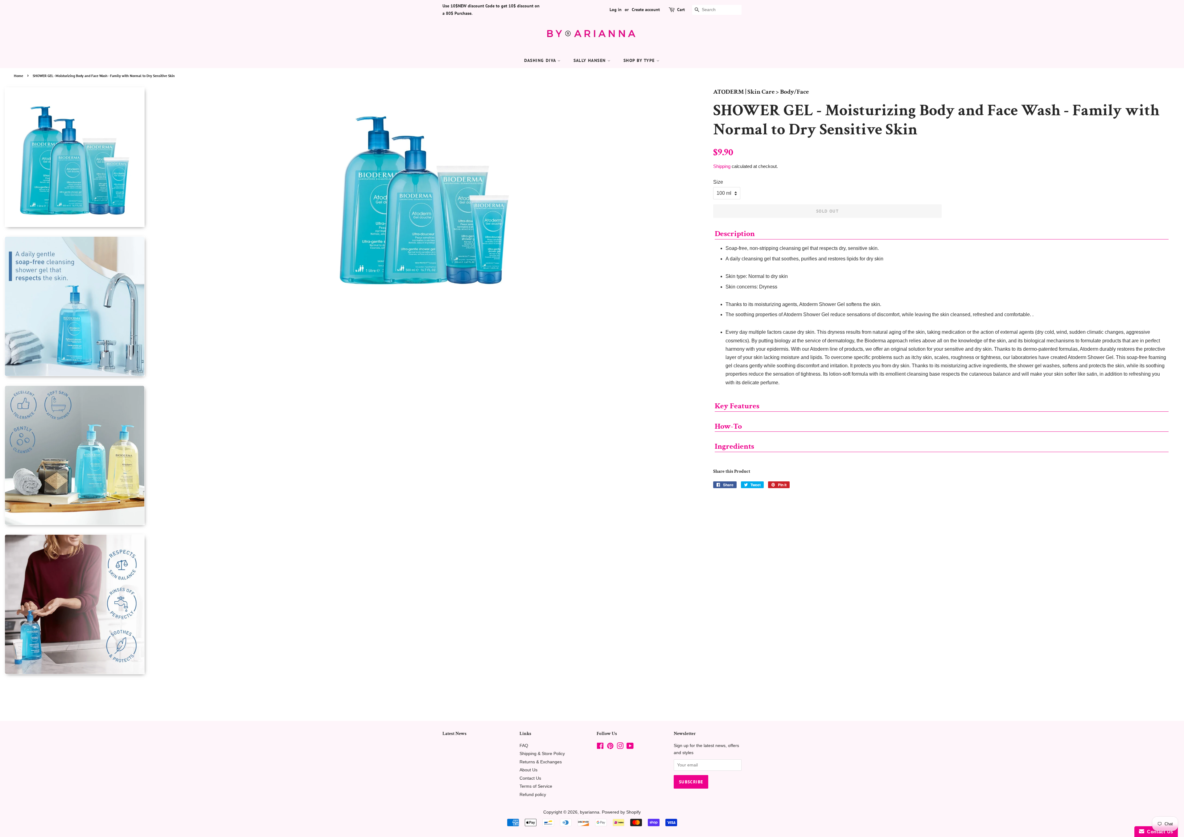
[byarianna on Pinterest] (610, 747)
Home (18, 75)
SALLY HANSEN (590, 60)
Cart (681, 9)
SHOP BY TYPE (639, 60)
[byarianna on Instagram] (620, 747)
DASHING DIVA (540, 60)
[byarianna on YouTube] (630, 747)
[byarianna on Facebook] (600, 747)
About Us (528, 770)
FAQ (524, 745)
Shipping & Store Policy (542, 753)
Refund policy (533, 794)
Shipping (721, 166)
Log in (616, 9)
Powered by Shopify (621, 812)
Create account (646, 9)
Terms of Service (536, 786)
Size (718, 182)
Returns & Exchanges (541, 762)
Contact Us (530, 778)
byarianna (589, 812)
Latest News (454, 734)
